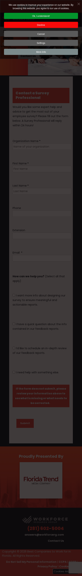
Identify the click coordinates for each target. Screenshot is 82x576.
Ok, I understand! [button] (41, 15)
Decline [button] (41, 24)
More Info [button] (41, 51)
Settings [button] (41, 42)
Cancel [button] (41, 33)
